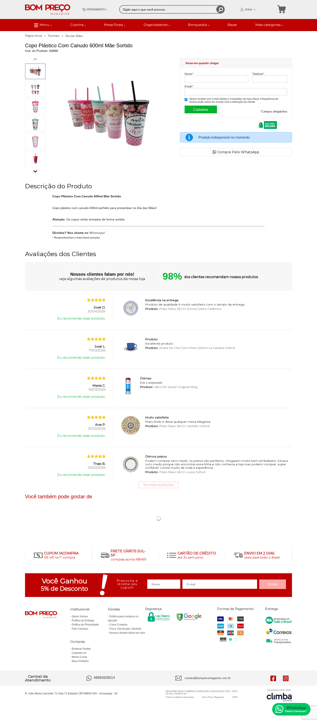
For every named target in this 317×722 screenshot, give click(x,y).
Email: (189, 86)
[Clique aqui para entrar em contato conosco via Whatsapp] (291, 709)
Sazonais (54, 35)
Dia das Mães (74, 36)
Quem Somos (80, 616)
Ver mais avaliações (158, 485)
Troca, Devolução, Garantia (125, 628)
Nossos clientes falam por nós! (127, 632)
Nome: (189, 74)
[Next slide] (35, 170)
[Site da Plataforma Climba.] (279, 695)
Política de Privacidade (85, 624)
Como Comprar (118, 624)
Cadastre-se (79, 652)
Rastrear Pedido (81, 648)
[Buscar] (220, 9)
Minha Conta (79, 657)
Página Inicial (34, 35)
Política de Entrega (83, 620)
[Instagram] (286, 678)
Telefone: (258, 74)
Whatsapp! (97, 232)
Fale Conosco (80, 628)
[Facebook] (273, 678)
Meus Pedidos (80, 661)
